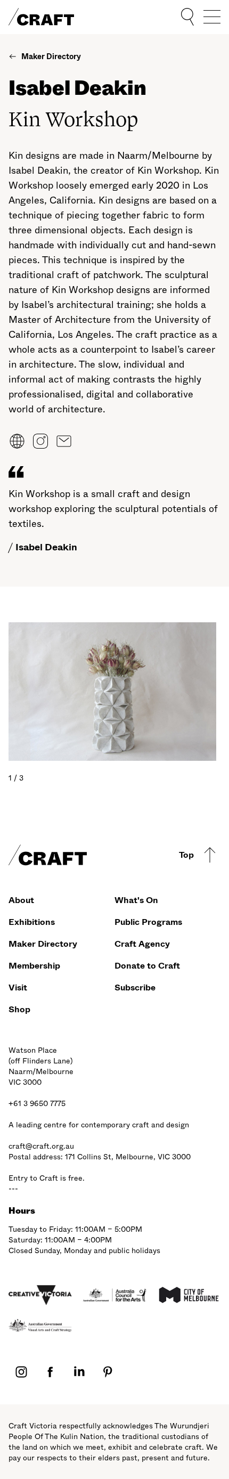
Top (186, 855)
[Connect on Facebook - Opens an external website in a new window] (50, 1371)
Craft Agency (142, 944)
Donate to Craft (147, 966)
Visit (18, 987)
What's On (136, 900)
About (21, 900)
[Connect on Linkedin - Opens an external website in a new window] (79, 1371)
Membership (34, 966)
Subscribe (135, 987)
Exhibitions (32, 922)
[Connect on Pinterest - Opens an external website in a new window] (107, 1371)
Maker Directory (43, 944)
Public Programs (148, 922)
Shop (19, 1009)
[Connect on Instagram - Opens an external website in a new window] (21, 1371)
